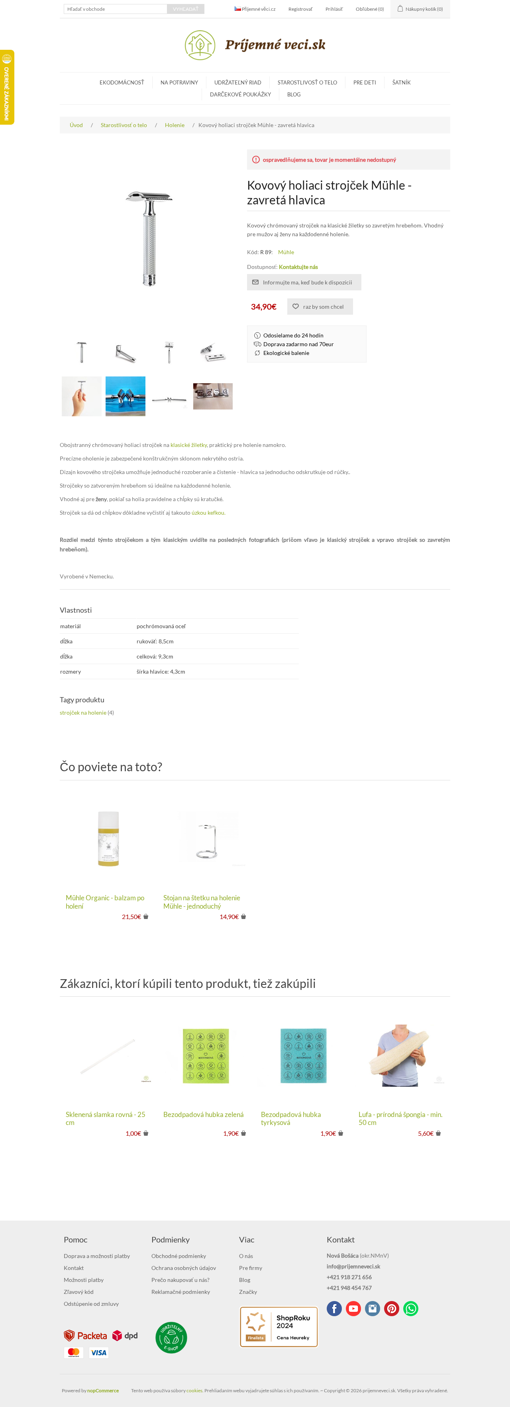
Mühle (286, 252)
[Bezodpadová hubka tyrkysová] (304, 1055)
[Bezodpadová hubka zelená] (206, 1055)
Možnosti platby (84, 1279)
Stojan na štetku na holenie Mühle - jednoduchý (201, 902)
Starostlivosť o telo (307, 82)
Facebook (334, 1308)
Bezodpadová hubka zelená (203, 1115)
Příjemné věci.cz (258, 9)
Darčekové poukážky (240, 94)
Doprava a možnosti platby (97, 1255)
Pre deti (364, 82)
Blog (294, 94)
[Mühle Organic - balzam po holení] (108, 839)
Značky (248, 1291)
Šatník (401, 82)
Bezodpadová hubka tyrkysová (291, 1119)
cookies (194, 1390)
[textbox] (115, 9)
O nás (246, 1255)
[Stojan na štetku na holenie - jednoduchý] (206, 839)
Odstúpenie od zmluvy (91, 1303)
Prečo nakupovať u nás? (180, 1279)
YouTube (353, 1308)
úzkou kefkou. (209, 512)
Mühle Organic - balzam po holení (105, 902)
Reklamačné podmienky (180, 1291)
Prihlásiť (334, 9)
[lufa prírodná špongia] (401, 1055)
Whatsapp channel (410, 1308)
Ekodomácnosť (122, 82)
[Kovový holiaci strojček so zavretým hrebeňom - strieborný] (82, 352)
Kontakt (74, 1267)
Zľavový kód (79, 1291)
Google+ (391, 1308)
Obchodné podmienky (178, 1255)
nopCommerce (103, 1390)
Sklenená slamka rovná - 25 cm (105, 1119)
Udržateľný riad (237, 82)
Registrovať (300, 9)
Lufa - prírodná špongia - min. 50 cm (401, 1119)
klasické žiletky (189, 444)
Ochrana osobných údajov (183, 1267)
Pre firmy (250, 1267)
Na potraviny (179, 82)
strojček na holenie (83, 712)
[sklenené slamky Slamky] (108, 1055)
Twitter (372, 1308)
